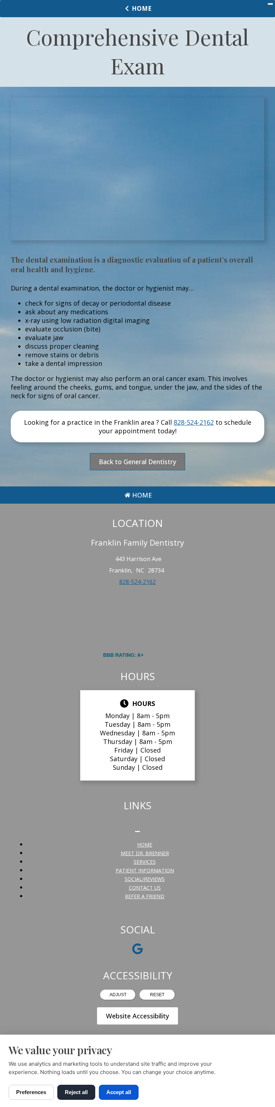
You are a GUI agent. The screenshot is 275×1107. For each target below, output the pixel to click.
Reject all (76, 1092)
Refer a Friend (144, 896)
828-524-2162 (194, 422)
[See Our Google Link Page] (137, 948)
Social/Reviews (145, 879)
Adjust (118, 994)
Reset (157, 994)
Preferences (31, 1092)
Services (145, 861)
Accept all (118, 1092)
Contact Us (145, 887)
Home (141, 8)
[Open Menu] (270, 4)
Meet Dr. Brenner (145, 853)
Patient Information (145, 870)
